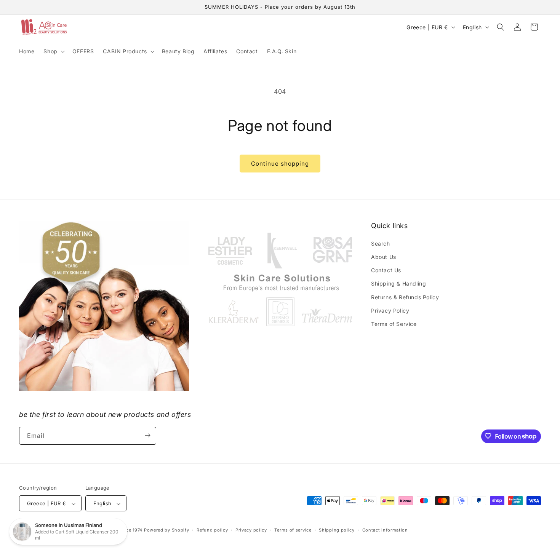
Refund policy (212, 530)
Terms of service (292, 530)
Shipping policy (337, 530)
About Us (383, 256)
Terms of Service (394, 323)
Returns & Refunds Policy (405, 297)
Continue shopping (280, 163)
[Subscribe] (147, 435)
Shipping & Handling (398, 283)
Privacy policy (251, 530)
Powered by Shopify (166, 530)
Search (380, 243)
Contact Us (386, 270)
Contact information (385, 530)
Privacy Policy (390, 310)
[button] (53, 51)
